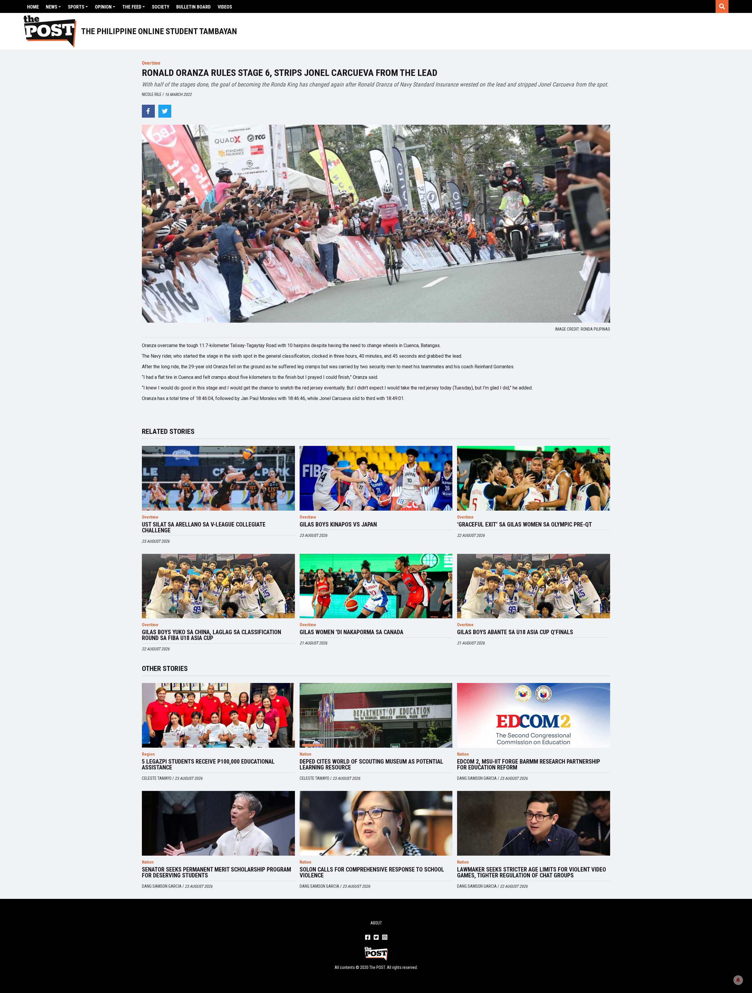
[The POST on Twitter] (376, 937)
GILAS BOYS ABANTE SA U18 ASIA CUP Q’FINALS (515, 632)
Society (160, 7)
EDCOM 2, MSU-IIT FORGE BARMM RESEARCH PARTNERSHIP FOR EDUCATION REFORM (528, 764)
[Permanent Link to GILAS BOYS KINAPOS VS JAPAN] (376, 478)
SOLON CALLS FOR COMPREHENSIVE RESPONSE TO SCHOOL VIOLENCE (372, 872)
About (376, 923)
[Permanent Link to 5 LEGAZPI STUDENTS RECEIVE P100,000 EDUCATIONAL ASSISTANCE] (218, 715)
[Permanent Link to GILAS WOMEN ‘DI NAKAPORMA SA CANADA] (376, 586)
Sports (76, 7)
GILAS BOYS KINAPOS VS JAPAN (338, 524)
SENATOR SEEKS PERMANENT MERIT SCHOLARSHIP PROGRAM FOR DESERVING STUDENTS (216, 872)
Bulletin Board (193, 7)
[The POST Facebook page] (367, 937)
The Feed (131, 7)
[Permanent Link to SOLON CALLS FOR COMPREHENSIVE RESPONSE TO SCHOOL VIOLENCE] (376, 823)
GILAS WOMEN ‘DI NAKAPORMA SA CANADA (351, 632)
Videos (225, 7)
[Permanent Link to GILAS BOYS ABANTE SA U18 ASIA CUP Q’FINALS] (533, 586)
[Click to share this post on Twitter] (164, 111)
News (51, 7)
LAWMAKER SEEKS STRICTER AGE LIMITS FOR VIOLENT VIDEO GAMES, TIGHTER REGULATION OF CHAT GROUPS (531, 872)
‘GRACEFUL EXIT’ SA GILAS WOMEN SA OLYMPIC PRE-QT (524, 524)
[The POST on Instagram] (384, 937)
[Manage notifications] (738, 980)
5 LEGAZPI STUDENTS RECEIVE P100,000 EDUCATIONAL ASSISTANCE (208, 764)
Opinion (103, 7)
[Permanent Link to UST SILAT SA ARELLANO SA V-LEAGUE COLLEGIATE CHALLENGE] (218, 478)
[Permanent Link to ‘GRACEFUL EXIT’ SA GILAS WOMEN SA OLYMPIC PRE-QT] (533, 478)
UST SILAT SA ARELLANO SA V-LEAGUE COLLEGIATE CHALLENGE (204, 527)
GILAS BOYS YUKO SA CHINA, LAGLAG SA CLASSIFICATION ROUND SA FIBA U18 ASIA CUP (211, 635)
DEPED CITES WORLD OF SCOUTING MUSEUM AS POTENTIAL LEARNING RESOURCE (371, 764)
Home (33, 7)
